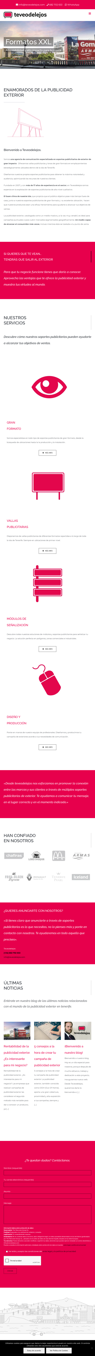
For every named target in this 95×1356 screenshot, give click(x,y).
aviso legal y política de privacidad (74, 1245)
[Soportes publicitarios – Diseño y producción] (47, 658)
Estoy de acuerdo (34, 1351)
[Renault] (36, 877)
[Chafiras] (14, 856)
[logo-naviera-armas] (81, 856)
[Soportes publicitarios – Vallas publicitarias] (47, 462)
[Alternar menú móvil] (90, 13)
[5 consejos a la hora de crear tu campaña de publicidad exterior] (47, 1031)
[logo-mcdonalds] (58, 856)
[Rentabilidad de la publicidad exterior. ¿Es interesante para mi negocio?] (17, 1031)
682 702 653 (56, 4)
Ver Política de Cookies (59, 1351)
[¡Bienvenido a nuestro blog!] (78, 1031)
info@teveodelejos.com (31, 4)
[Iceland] (81, 877)
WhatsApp (73, 4)
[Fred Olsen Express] (14, 877)
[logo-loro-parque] (36, 856)
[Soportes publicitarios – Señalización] (47, 560)
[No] (92, 1348)
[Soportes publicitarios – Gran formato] (47, 363)
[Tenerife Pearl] (58, 877)
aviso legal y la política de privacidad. (59, 1251)
